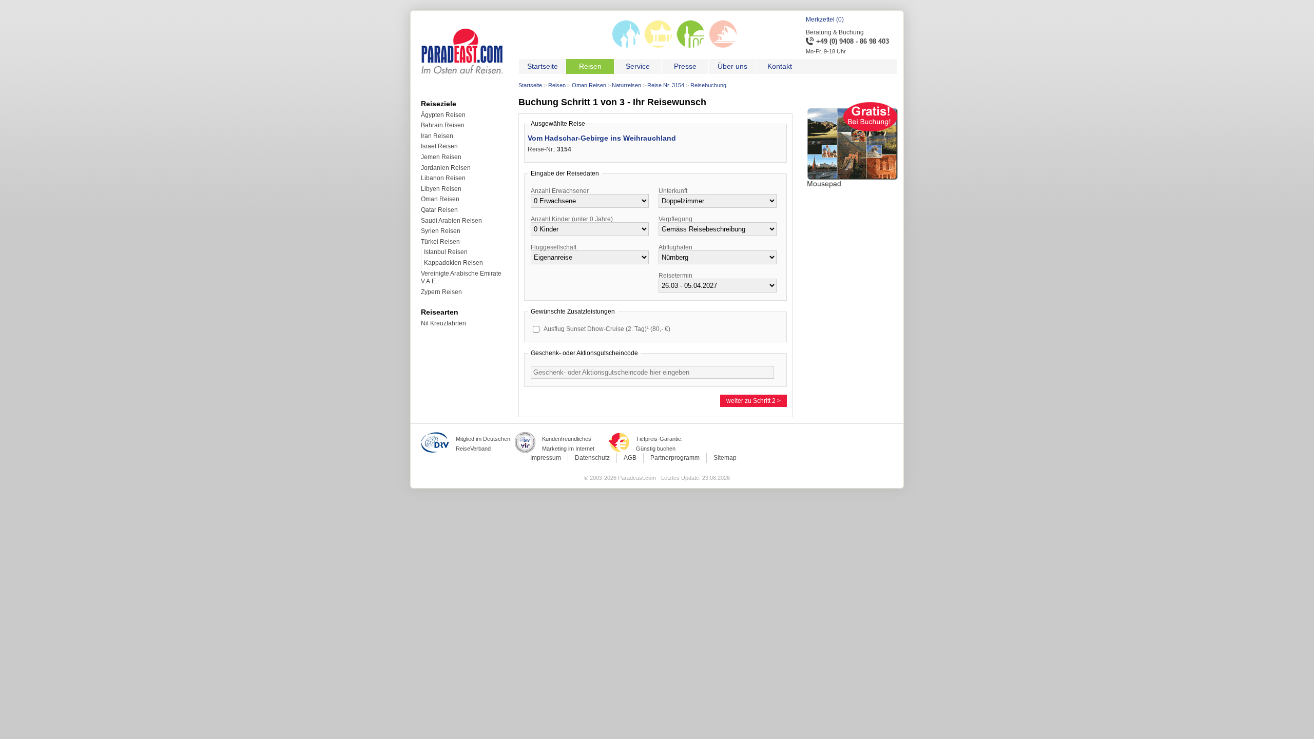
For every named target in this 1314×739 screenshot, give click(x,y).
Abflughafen (675, 247)
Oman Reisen (589, 85)
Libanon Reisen (443, 178)
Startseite (530, 85)
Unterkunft (673, 191)
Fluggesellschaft (553, 247)
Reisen (557, 85)
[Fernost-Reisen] (658, 46)
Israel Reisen (439, 146)
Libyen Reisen (441, 188)
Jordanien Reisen (446, 167)
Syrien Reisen (440, 231)
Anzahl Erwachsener (560, 191)
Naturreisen (626, 85)
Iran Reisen (437, 136)
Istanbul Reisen (446, 252)
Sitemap (725, 457)
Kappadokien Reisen (453, 262)
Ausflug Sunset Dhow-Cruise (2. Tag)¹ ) (607, 329)
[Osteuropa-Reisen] (626, 46)
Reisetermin (675, 276)
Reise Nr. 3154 (665, 85)
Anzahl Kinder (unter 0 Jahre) (572, 219)
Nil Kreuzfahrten (443, 323)
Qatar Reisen (439, 209)
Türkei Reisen (440, 241)
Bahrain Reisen (443, 125)
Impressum (545, 457)
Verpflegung (675, 219)
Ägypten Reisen (443, 115)
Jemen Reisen (441, 157)
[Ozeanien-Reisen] (723, 46)
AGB (630, 457)
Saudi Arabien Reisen (451, 220)
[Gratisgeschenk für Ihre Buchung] (852, 189)
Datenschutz (592, 457)
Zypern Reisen (441, 292)
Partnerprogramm (675, 457)
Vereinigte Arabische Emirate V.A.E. (461, 277)
